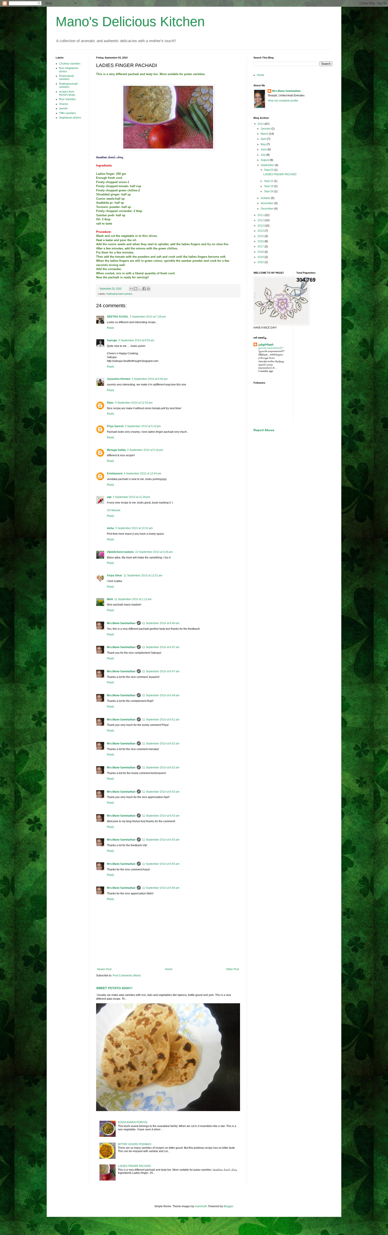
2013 (261, 225)
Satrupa (112, 340)
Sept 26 (269, 191)
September (268, 165)
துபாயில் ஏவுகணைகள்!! (270, 347)
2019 (261, 257)
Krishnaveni (114, 473)
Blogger (228, 1206)
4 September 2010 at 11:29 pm (131, 497)
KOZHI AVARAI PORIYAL (133, 1122)
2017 (261, 246)
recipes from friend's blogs (67, 93)
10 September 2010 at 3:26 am (154, 552)
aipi (109, 497)
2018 (261, 251)
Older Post (232, 969)
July (263, 154)
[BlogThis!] (135, 288)
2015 (261, 236)
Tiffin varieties (67, 113)
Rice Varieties (67, 99)
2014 (261, 230)
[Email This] (131, 288)
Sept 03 (269, 169)
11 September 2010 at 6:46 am (160, 623)
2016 (261, 241)
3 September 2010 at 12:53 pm (133, 402)
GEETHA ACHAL (117, 316)
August (265, 160)
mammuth (201, 1206)
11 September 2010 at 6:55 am (160, 839)
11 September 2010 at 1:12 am (133, 599)
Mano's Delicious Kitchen (130, 21)
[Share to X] (140, 288)
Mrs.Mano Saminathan (121, 623)
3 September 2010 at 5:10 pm (143, 426)
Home (168, 969)
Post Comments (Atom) (127, 975)
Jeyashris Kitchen (118, 379)
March (265, 133)
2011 (261, 215)
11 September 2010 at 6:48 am (160, 695)
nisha (110, 528)
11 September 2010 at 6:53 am (160, 791)
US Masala (113, 510)
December (267, 208)
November (267, 203)
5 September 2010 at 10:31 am (134, 528)
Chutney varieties (69, 63)
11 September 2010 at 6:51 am (160, 719)
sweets (63, 108)
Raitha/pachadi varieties (119, 293)
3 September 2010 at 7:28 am (148, 316)
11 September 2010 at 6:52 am (160, 743)
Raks (110, 402)
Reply (110, 327)
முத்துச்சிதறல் (265, 344)
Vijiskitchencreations (120, 552)
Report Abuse (264, 430)
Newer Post (104, 969)
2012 (261, 220)
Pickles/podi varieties (66, 77)
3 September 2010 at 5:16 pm (145, 450)
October (266, 198)
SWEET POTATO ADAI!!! (114, 988)
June (264, 149)
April (264, 139)
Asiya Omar (114, 575)
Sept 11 (269, 181)
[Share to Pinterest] (148, 288)
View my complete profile (283, 100)
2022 (261, 262)
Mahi (110, 599)
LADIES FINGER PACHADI (134, 1166)
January (266, 128)
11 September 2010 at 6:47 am (160, 647)
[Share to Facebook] (144, 288)
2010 (261, 123)
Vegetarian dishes (70, 117)
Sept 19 (269, 186)
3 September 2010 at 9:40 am (150, 379)
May (264, 144)
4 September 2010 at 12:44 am (142, 473)
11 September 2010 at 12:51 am (142, 575)
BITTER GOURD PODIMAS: (135, 1144)
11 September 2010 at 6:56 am (160, 887)
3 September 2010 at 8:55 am (136, 340)
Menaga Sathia (116, 450)
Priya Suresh (115, 426)
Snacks (63, 104)
